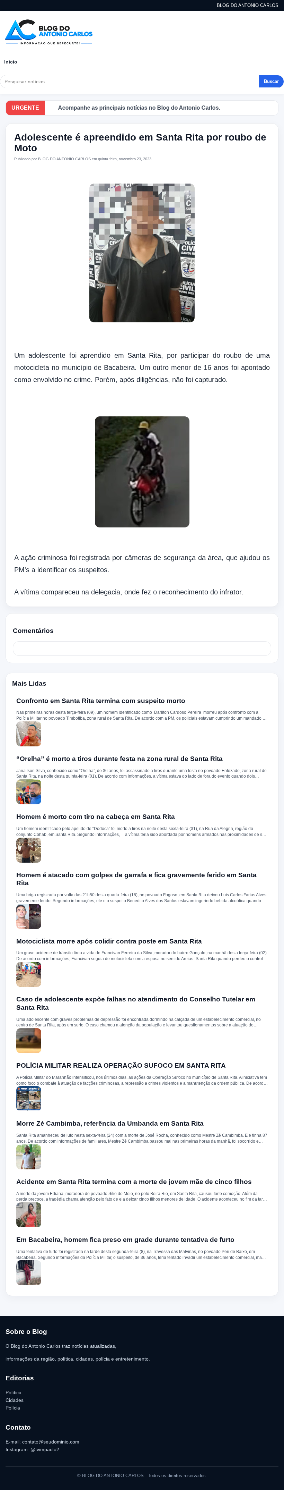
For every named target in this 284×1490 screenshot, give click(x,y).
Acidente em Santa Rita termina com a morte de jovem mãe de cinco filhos (134, 1181)
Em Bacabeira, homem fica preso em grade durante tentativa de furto (125, 1239)
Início (10, 62)
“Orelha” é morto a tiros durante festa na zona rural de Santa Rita (119, 758)
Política (13, 1392)
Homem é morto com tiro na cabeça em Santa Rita (95, 816)
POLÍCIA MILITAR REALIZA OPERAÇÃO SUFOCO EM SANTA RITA (121, 1065)
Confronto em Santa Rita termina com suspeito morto (100, 700)
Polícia (13, 1408)
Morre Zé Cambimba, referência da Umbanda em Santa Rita (110, 1123)
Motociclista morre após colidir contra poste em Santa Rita (109, 941)
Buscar (271, 81)
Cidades (15, 1400)
